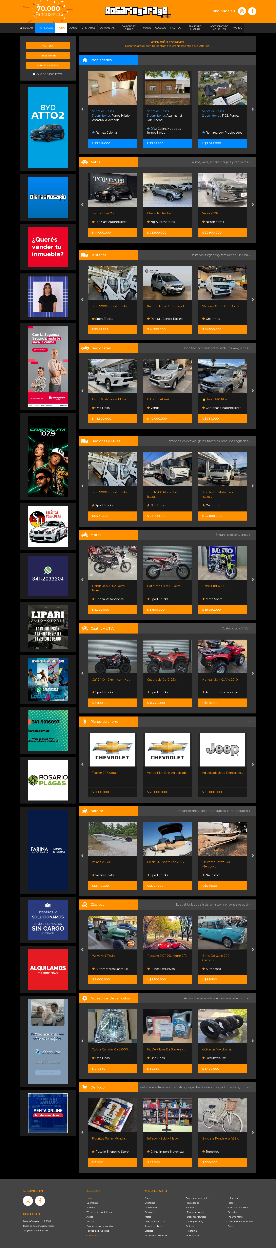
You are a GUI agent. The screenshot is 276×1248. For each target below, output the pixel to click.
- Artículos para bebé (237, 1207)
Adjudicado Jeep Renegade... (167, 773)
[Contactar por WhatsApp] (48, 197)
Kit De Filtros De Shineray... (111, 1049)
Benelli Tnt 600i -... (160, 586)
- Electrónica (192, 1235)
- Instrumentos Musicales (239, 1221)
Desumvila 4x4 (161, 1058)
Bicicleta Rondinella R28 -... (166, 1138)
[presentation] (82, 109)
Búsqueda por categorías (99, 1226)
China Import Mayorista (112, 1151)
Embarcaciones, (188, 811)
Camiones (150, 1212)
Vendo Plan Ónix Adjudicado (112, 773)
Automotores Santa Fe (166, 692)
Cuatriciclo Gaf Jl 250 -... (108, 679)
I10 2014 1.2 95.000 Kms (219, 213)
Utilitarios (150, 1202)
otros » (245, 1087)
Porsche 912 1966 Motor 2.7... (112, 956)
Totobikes (157, 1151)
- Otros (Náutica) (194, 1221)
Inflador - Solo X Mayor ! (108, 1138)
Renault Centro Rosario (112, 319)
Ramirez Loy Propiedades (168, 132)
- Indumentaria (234, 1216)
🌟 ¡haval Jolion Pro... (216, 399)
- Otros (229, 1226)
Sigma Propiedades (219, 132)
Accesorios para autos (156, 1235)
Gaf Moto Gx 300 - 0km (109, 586)
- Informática (233, 1198)
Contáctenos (93, 1235)
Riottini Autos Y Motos (218, 586)
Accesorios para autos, (200, 998)
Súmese (90, 1207)
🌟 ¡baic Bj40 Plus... (160, 399)
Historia (90, 1221)
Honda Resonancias (219, 692)
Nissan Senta (159, 222)
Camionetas (151, 1207)
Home (89, 1198)
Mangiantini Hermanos (221, 222)
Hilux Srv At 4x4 (103, 399)
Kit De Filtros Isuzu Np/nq (220, 1049)
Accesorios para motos (232, 998)
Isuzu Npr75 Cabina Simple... (222, 492)
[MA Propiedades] (48, 247)
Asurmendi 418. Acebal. (109, 115)
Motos (148, 1216)
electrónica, (160, 1087)
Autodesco (158, 969)
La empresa (92, 1202)
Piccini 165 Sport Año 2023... (111, 862)
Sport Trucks (104, 599)
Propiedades (192, 1202)
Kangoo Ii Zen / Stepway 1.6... (112, 306)
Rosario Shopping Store (222, 1151)
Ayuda (89, 1216)
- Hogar (230, 1202)
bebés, (201, 1087)
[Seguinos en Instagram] (242, 11)
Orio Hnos (157, 319)
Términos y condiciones (99, 1212)
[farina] (48, 849)
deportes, (213, 1087)
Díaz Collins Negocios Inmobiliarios (109, 131)
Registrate (48, 55)
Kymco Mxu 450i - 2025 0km (222, 679)
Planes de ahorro (154, 1226)
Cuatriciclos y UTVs (155, 1221)
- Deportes (231, 1212)
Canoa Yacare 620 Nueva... (220, 862)
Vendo (100, 408)
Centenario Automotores (168, 408)
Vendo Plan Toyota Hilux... (220, 773)
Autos (148, 1198)
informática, (177, 1087)
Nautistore (158, 875)
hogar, (191, 1087)
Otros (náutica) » (238, 811)
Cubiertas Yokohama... (162, 1049)
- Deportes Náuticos (196, 1216)
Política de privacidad (97, 1230)
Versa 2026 (155, 213)
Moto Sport (158, 599)
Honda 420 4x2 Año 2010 (165, 679)
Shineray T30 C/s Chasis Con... (222, 306)
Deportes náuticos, (213, 811)
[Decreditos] (48, 1041)
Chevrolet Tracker (104, 213)
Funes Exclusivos (107, 969)
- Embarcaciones (194, 1212)
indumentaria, (230, 1087)
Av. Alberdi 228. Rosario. (222, 115)
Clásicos (149, 1230)
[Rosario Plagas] (48, 780)
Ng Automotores (107, 222)
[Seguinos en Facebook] (252, 11)
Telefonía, (145, 1087)
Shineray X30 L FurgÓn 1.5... (166, 306)
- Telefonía (191, 1230)
